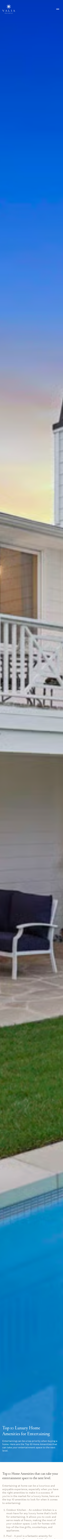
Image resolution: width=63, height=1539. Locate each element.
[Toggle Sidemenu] (58, 9)
